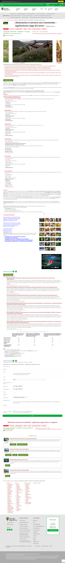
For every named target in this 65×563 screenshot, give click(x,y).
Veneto (18, 510)
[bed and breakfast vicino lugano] (58, 220)
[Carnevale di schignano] (53, 244)
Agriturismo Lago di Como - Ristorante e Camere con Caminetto (48, 33)
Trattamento (5, 397)
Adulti (4, 392)
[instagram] (16, 271)
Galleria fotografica (19, 425)
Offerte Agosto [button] (13, 13)
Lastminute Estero (26, 9)
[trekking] (58, 244)
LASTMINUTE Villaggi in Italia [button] (15, 17)
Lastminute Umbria (34, 9)
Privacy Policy (37, 546)
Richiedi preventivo (8, 80)
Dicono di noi (50, 9)
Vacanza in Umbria (36, 483)
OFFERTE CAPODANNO (9, 490)
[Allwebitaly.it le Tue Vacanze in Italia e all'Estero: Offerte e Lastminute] (5, 8)
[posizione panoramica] (58, 239)
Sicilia (18, 503)
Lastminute (44, 425)
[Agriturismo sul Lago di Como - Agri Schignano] (6, 449)
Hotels (27, 493)
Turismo (27, 500)
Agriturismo (28, 484)
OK (60, 1)
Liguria (18, 495)
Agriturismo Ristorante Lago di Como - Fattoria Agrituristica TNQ (23, 438)
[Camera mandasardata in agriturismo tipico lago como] (53, 229)
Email (4, 372)
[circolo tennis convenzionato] (58, 234)
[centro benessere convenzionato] (42, 239)
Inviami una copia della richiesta (7, 412)
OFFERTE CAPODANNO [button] (40, 13)
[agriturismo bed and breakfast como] (47, 220)
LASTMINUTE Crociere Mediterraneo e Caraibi (10, 503)
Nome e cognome (6, 366)
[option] (32, 52)
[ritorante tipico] (58, 229)
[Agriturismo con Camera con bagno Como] (47, 229)
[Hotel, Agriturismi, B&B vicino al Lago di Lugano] (6, 470)
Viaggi (27, 501)
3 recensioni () (22, 444)
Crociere (27, 492)
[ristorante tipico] (53, 239)
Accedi (50, 546)
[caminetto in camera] (53, 234)
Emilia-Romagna (20, 489)
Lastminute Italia (18, 9)
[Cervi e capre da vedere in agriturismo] (53, 249)
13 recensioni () (36, 425)
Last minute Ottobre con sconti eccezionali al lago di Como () (32, 295)
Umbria (18, 508)
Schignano (16, 20)
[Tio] (47, 249)
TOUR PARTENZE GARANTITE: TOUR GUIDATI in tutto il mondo (10, 511)
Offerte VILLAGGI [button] (25, 17)
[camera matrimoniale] (42, 229)
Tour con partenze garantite (38, 526)
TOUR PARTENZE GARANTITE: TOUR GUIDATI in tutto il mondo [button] (41, 17)
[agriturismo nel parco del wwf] (42, 225)
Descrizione (6, 425)
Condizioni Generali (44, 546)
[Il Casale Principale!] (42, 220)
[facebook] (13, 271)
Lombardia (8, 20)
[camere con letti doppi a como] (53, 225)
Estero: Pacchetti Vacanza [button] (27, 15)
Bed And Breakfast (27, 487)
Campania (18, 488)
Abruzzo (18, 484)
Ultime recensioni (10, 524)
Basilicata (18, 486)
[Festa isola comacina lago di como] (47, 244)
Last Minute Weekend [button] (50, 13)
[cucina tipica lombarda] (42, 234)
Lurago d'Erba (6, 473)
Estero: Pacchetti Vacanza (9, 499)
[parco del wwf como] (47, 239)
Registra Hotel (56, 9)
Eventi (42, 8)
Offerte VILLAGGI (10, 508)
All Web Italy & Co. (10, 522)
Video (46, 8)
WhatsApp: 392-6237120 (50, 5)
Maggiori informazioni (19, 1)
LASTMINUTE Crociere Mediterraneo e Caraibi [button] (42, 15)
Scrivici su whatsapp (9, 35)
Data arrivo (5, 386)
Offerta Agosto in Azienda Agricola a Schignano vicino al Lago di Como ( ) (30, 66)
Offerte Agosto (10, 484)
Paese (4, 379)
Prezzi (29, 425)
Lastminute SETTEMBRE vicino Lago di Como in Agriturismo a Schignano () (32, 287)
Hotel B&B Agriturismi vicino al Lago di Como (19, 459)
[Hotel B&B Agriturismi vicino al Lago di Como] (6, 460)
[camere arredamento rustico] (47, 225)
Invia (32, 415)
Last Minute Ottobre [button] (31, 13)
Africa (18, 485)
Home (4, 20)
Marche (18, 497)
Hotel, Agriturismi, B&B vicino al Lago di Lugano (19, 470)
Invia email (12, 425)
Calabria (18, 487)
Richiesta (5, 405)
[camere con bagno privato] (58, 225)
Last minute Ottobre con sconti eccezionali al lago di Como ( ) (28, 68)
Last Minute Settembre (9, 486)
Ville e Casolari (28, 503)
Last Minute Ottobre (9, 488)
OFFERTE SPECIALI (6, 15)
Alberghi (27, 485)
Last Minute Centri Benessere (9, 495)
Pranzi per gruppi (36, 528)
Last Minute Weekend (9, 493)
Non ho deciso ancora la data (7, 383)
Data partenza (6, 389)
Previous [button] (2, 52)
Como (12, 20)
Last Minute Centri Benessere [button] (15, 15)
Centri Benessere (28, 490)
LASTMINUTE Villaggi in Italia (10, 506)
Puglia (18, 501)
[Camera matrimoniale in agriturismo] (47, 234)
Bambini (4, 394)
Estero (18, 491)
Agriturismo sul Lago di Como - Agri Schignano (19, 449)
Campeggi (27, 488)
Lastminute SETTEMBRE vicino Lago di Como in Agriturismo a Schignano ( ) (28, 67)
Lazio (17, 494)
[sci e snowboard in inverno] (42, 249)
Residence (27, 496)
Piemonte (18, 500)
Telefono (5, 369)
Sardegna (18, 502)
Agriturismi (35, 520)
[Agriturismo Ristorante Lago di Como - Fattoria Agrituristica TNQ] (6, 439)
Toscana (18, 504)
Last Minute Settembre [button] (21, 13)
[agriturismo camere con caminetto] (53, 220)
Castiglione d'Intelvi (6, 442)
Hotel (34, 522)
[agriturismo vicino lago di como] (42, 244)
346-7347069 (52, 3)
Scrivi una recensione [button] (53, 530)
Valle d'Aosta (19, 509)
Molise (18, 499)
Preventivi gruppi (36, 530)
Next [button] (62, 52)
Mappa (25, 425)
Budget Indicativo (6, 400)
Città (4, 377)
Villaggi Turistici (28, 502)
